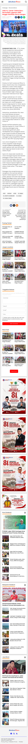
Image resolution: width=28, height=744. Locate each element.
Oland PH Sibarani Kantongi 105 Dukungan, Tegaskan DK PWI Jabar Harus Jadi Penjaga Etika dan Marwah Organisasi (17, 720)
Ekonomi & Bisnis (5, 17)
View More (14, 371)
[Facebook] (11, 205)
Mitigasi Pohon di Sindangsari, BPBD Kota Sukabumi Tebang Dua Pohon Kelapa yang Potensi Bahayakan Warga (18, 544)
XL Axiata (20, 193)
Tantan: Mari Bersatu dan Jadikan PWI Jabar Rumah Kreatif (17, 696)
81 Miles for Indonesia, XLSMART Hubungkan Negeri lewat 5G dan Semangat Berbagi (7, 270)
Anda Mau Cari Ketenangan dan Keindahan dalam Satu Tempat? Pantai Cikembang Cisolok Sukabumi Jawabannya (20, 214)
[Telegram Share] (21, 17)
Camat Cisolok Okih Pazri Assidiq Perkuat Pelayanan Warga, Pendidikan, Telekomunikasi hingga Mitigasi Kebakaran (17, 632)
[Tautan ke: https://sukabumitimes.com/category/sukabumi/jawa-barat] (25, 657)
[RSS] (17, 205)
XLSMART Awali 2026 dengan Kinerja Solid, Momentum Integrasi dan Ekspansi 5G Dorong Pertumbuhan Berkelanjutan (20, 242)
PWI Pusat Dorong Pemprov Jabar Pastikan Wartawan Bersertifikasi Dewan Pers (12, 676)
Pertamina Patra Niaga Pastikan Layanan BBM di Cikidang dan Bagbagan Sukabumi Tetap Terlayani (7, 258)
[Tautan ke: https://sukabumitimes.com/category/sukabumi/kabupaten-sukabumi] (25, 585)
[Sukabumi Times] (14, 1)
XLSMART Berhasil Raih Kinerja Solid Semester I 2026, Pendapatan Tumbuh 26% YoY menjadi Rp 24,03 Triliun (20, 232)
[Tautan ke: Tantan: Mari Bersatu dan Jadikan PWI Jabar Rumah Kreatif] (5, 698)
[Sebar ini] (16, 17)
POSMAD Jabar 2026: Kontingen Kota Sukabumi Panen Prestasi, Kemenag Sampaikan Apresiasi (13, 532)
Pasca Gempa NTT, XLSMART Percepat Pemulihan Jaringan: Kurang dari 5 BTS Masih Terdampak (7, 232)
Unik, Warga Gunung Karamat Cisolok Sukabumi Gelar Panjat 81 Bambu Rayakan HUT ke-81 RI (17, 609)
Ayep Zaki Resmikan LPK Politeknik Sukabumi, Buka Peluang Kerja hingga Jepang (17, 536)
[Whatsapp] (24, 17)
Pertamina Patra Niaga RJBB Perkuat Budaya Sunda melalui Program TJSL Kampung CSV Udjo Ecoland (20, 270)
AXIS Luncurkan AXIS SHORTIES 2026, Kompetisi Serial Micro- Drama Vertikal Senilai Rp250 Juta (7, 237)
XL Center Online (7, 198)
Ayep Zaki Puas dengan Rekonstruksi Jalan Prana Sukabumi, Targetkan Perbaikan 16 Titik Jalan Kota (17, 552)
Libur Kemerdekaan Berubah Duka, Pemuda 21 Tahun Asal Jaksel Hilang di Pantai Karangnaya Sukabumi (17, 624)
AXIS (4, 193)
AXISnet (7, 180)
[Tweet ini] (19, 17)
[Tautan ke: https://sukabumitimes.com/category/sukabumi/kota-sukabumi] (25, 513)
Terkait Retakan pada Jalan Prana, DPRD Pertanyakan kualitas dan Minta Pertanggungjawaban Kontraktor (17, 560)
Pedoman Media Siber (6, 740)
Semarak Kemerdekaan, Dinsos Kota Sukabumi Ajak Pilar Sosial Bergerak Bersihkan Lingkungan (17, 567)
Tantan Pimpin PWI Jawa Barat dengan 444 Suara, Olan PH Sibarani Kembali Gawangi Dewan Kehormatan (17, 704)
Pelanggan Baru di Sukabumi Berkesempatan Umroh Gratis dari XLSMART (7, 227)
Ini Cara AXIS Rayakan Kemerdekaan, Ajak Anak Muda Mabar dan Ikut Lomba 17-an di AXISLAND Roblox (20, 227)
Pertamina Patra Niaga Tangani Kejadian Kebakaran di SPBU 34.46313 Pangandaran (20, 282)
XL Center (17, 69)
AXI (14, 55)
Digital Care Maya (7, 178)
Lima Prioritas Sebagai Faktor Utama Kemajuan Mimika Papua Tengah (6, 213)
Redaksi (21, 741)
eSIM (21, 73)
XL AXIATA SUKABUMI (8, 196)
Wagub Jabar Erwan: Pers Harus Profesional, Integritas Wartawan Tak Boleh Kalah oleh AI (17, 681)
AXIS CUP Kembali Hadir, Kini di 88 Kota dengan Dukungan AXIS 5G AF (7, 242)
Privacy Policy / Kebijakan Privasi (9, 741)
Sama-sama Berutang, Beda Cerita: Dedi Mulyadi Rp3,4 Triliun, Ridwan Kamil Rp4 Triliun (7, 282)
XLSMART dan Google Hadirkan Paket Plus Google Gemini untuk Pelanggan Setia (19, 237)
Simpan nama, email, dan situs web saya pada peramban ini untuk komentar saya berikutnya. (13, 319)
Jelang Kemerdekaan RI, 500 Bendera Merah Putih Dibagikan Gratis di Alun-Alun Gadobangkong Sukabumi (17, 640)
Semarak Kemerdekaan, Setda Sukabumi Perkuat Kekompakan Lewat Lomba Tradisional (14, 604)
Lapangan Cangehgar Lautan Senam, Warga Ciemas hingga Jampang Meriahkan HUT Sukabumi (18, 616)
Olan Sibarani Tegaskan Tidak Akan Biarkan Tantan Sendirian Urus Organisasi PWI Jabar (18, 689)
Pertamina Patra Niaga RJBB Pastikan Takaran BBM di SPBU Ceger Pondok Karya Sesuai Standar (20, 258)
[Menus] (2, 2)
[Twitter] (14, 205)
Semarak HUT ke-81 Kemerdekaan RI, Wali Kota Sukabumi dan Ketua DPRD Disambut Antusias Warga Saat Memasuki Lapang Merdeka (17, 575)
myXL (23, 178)
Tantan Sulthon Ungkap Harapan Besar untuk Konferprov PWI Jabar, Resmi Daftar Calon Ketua (17, 712)
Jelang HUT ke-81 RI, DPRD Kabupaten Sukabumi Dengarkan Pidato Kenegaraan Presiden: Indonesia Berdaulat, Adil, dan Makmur (17, 647)
